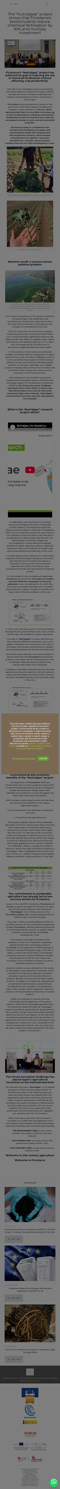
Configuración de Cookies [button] (24, 758)
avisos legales (36, 748)
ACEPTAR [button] (43, 759)
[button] (54, 1483)
